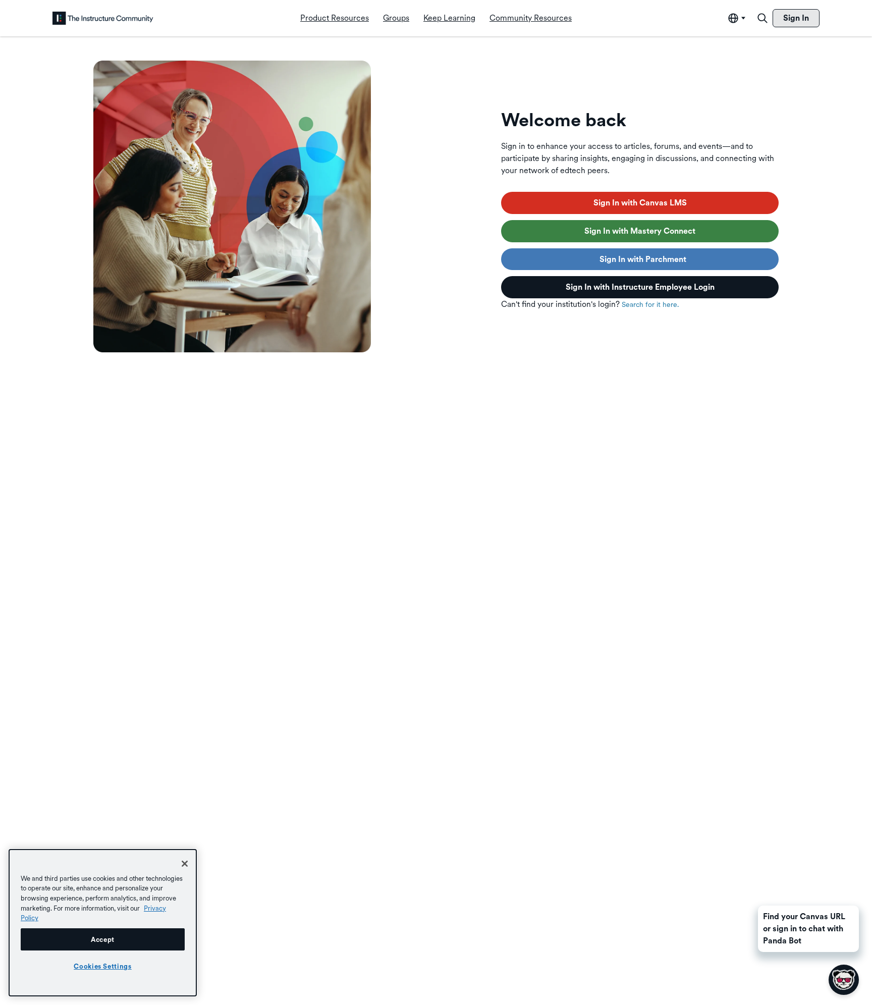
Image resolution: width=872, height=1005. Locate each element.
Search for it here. (650, 304)
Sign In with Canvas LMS (640, 202)
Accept (103, 939)
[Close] (185, 864)
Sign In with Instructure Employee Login (640, 287)
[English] (102, 18)
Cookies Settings (103, 966)
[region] (102, 923)
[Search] (762, 18)
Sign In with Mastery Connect (639, 231)
